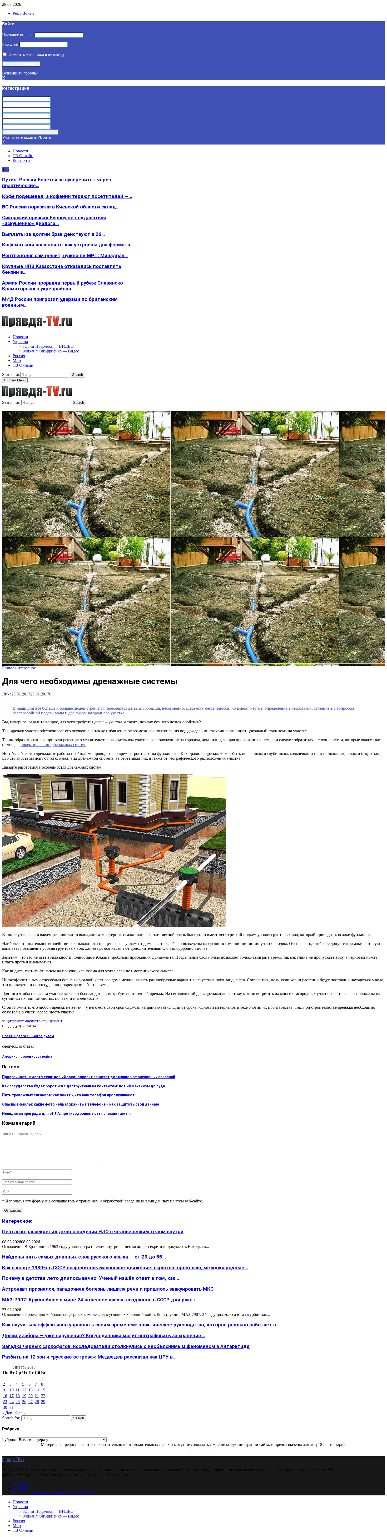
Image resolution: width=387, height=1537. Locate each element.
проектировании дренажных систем (53, 744)
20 (30, 1396)
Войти (45, 137)
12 (24, 1390)
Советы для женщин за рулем (28, 1036)
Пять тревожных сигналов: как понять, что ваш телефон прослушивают (68, 1095)
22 (43, 1396)
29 (43, 1401)
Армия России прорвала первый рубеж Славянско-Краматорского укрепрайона (63, 286)
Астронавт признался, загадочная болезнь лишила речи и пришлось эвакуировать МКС (108, 1289)
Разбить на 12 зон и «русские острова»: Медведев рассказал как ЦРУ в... (89, 1357)
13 (30, 1390)
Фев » (20, 1413)
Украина (20, 341)
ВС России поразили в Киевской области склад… (60, 207)
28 (37, 1401)
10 (11, 1390)
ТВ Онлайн (23, 155)
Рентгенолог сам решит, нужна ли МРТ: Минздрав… (65, 255)
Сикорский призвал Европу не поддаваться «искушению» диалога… (54, 220)
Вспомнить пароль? (20, 73)
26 (24, 1401)
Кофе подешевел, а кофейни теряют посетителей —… (67, 196)
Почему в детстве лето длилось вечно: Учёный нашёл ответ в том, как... (90, 1278)
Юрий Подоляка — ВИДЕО (48, 346)
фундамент (52, 1021)
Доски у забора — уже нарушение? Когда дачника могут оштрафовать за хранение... (103, 1336)
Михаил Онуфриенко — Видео (51, 351)
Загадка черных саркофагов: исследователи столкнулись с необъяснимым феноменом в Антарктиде (126, 1346)
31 (11, 1407)
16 (5, 1396)
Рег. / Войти (23, 13)
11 (17, 1390)
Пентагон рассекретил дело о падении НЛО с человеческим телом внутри (92, 1232)
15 (43, 1390)
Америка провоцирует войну (27, 1056)
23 (5, 1401)
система (22, 1021)
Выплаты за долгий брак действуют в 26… (53, 234)
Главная (20, 1483)
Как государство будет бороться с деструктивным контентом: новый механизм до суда (83, 1086)
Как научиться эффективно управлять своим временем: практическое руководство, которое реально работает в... (141, 1325)
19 (24, 1396)
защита (8, 1021)
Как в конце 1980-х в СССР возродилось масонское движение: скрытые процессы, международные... (125, 1268)
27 (30, 1401)
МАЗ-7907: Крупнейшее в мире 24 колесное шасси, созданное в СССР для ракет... (101, 1300)
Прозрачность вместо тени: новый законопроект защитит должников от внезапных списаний (88, 1077)
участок (36, 1021)
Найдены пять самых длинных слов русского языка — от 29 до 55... (84, 1257)
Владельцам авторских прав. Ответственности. (55, 1493)
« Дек (7, 1413)
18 (18, 1396)
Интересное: (17, 1221)
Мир (17, 360)
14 (37, 1390)
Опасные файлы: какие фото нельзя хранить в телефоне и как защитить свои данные (80, 1104)
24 (11, 1401)
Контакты (21, 160)
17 (11, 1396)
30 (5, 1407)
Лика (6, 694)
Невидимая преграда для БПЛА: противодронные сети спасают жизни (67, 1113)
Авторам (20, 1488)
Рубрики (10, 1439)
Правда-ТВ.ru (13, 1459)
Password (10, 44)
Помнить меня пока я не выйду (36, 54)
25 (18, 1401)
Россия (19, 356)
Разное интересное (19, 668)
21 (37, 1396)
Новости (20, 151)
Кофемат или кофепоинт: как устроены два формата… (67, 245)
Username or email (17, 34)
